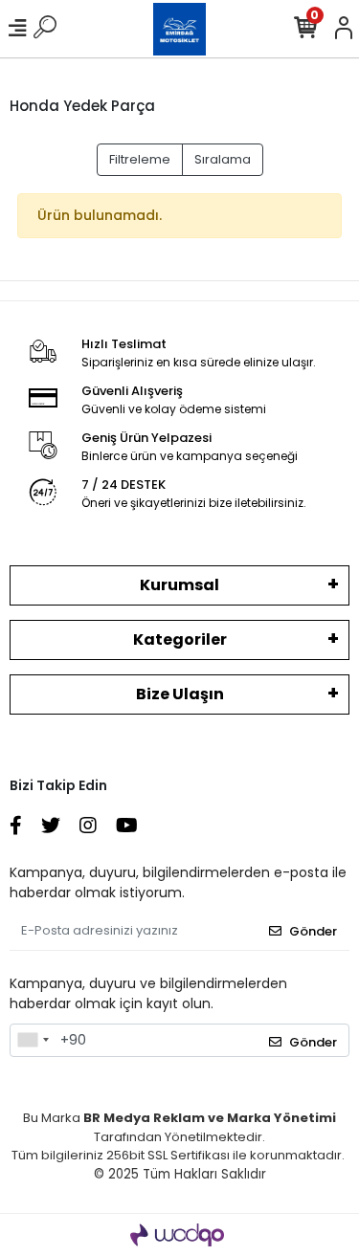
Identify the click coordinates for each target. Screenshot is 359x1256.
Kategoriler (180, 639)
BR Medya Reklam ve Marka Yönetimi (209, 1118)
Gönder (313, 931)
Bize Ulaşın (180, 694)
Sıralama (222, 159)
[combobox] (33, 1041)
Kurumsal (179, 585)
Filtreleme (139, 159)
